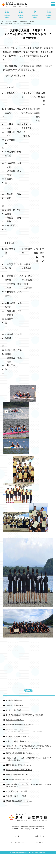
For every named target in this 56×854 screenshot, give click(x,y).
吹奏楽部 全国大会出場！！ (16, 705)
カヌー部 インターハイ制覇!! (16, 796)
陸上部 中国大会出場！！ (15, 710)
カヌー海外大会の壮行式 (14, 700)
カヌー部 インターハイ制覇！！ (17, 736)
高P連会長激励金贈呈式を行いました (19, 765)
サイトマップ (40, 842)
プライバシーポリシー (16, 842)
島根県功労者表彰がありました (17, 774)
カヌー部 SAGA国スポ (15, 720)
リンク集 (16, 836)
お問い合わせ (40, 836)
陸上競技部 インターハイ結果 (17, 791)
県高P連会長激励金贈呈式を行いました (19, 724)
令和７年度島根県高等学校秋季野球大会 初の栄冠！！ (25, 715)
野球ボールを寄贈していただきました (19, 770)
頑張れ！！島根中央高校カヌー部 (17, 741)
